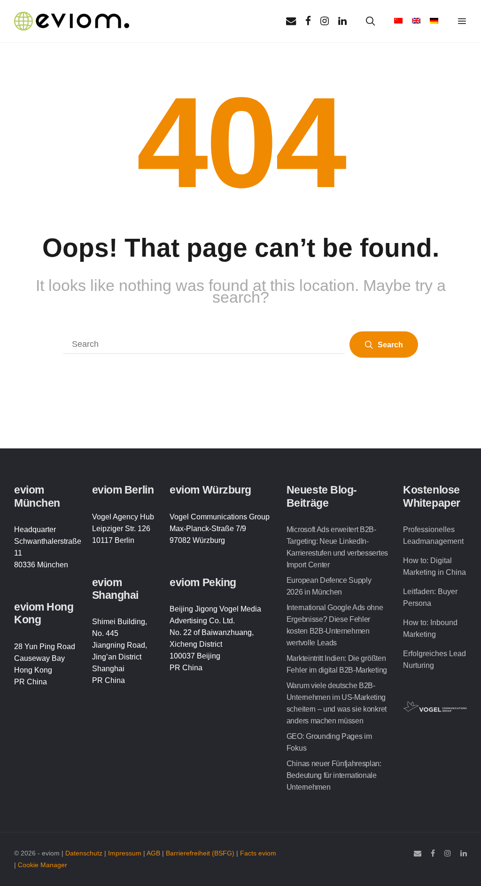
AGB (153, 853)
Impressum (124, 853)
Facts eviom (258, 853)
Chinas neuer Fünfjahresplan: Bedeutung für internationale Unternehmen (334, 775)
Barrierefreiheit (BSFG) (200, 853)
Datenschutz (83, 853)
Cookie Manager (42, 865)
